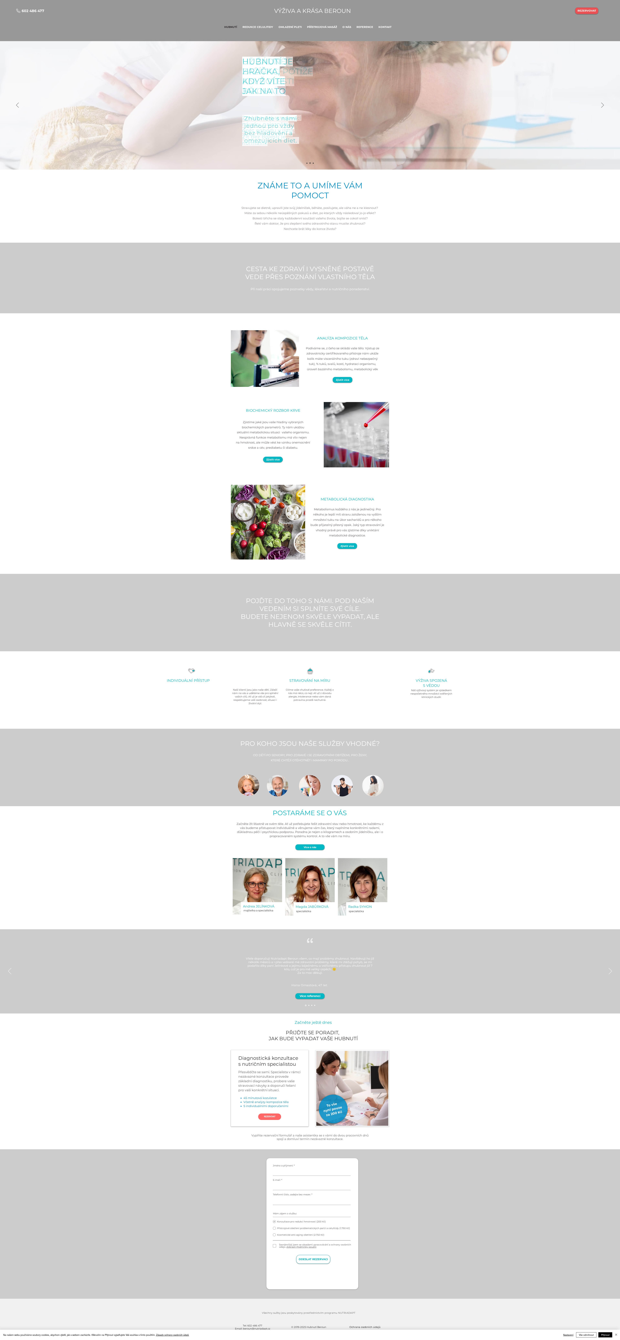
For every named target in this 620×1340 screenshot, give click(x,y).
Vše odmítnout (586, 1334)
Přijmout (605, 1334)
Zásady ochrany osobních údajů (172, 1334)
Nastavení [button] (568, 1334)
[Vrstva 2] (310, 163)
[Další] (602, 105)
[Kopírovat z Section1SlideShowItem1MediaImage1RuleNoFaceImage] (308, 1005)
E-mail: (277, 1180)
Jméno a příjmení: (283, 1165)
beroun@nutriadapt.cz (256, 1328)
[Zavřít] (616, 1334)
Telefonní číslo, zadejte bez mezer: (292, 1194)
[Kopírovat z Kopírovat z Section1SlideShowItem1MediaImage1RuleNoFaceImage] (311, 1005)
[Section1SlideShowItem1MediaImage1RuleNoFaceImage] (305, 1005)
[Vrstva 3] (313, 163)
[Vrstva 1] (307, 163)
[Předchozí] (17, 105)
